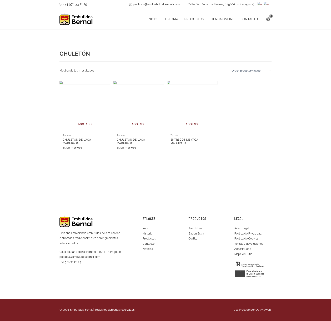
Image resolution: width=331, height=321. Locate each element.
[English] (261, 4)
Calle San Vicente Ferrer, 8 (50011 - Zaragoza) (221, 4)
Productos (194, 19)
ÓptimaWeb (263, 309)
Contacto (249, 19)
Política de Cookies (246, 238)
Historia (170, 19)
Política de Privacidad (248, 233)
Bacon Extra (196, 233)
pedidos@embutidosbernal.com (156, 4)
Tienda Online (222, 19)
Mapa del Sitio (243, 254)
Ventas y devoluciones (248, 243)
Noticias (148, 249)
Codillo (192, 238)
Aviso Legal (241, 228)
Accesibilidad (242, 249)
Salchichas (195, 228)
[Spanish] (267, 4)
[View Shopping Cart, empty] (268, 19)
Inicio (152, 19)
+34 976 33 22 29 (75, 4)
